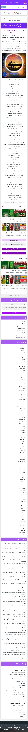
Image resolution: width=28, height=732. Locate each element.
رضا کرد (23, 492)
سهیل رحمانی (22, 523)
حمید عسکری (22, 430)
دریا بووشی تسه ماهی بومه (19, 705)
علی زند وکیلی (22, 421)
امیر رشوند (23, 503)
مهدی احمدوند (22, 443)
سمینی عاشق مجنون (20, 707)
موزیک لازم (23, 683)
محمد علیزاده (22, 466)
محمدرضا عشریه (21, 461)
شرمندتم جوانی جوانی (20, 710)
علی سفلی (23, 474)
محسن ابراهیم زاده (21, 386)
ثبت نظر (14, 313)
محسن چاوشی (22, 368)
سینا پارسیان (22, 350)
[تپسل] (0, 727)
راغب (24, 381)
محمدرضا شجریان (21, 483)
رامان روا (23, 486)
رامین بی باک (22, 528)
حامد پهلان (23, 481)
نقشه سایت (5, 2)
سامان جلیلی (22, 408)
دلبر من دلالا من (22, 712)
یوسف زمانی (22, 439)
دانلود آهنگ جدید (14, 2)
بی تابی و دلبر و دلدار (20, 668)
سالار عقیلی (22, 352)
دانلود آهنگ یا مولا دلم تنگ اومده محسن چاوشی (14, 617)
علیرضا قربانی (22, 470)
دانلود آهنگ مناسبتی (20, 337)
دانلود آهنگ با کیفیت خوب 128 (13, 253)
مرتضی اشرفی (22, 348)
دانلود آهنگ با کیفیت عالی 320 (13, 249)
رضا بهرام (23, 388)
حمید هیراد (23, 377)
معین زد (23, 412)
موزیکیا (23, 699)
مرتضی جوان (22, 512)
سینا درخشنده (22, 419)
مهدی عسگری (22, 517)
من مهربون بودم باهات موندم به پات (17, 692)
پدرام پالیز (23, 441)
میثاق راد (23, 490)
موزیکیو (24, 18)
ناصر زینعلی (22, 479)
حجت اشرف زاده (22, 375)
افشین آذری (22, 448)
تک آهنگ (23, 696)
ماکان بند (23, 383)
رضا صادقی (23, 359)
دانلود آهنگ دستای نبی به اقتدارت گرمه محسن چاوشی (13, 614)
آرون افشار (23, 395)
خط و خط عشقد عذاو (21, 685)
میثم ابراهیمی (22, 366)
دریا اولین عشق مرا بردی (20, 670)
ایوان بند (23, 426)
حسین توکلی (22, 521)
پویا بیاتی (23, 397)
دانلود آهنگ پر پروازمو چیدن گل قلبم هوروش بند (15, 632)
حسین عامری (22, 446)
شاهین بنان (22, 472)
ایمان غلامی (22, 501)
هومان (24, 534)
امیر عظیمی (22, 468)
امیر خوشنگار (11, 295)
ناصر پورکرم (23, 530)
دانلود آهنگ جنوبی (21, 326)
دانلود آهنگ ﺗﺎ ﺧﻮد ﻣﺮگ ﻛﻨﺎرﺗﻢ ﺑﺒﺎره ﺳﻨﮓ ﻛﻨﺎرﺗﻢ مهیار (13, 652)
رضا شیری (23, 401)
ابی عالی (23, 455)
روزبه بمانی (23, 428)
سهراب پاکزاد (22, 526)
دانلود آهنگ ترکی (21, 321)
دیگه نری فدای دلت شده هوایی (18, 694)
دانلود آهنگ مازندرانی (20, 335)
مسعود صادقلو (22, 355)
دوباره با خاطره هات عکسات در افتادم (17, 674)
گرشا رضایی (22, 392)
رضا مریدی (23, 508)
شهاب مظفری (22, 364)
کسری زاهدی (22, 519)
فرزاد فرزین (23, 415)
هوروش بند (23, 370)
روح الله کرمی (22, 432)
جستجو (3, 7)
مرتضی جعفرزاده (22, 417)
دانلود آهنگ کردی (21, 328)
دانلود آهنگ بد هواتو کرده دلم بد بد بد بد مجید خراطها (13, 557)
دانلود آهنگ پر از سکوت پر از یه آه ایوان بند (16, 577)
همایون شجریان (22, 477)
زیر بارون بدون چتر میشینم (19, 681)
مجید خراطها (22, 459)
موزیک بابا (23, 714)
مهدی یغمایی (22, 488)
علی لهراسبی (22, 450)
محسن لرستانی (22, 399)
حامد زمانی (23, 497)
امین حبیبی (22, 494)
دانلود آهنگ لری (22, 333)
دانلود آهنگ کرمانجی (21, 330)
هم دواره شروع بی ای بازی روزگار (18, 679)
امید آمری (23, 437)
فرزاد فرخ (23, 404)
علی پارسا (23, 506)
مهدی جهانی (22, 435)
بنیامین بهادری (22, 532)
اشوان (24, 499)
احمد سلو (23, 346)
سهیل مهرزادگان (21, 423)
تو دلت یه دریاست (21, 701)
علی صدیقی (22, 463)
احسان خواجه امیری (21, 406)
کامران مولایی (22, 361)
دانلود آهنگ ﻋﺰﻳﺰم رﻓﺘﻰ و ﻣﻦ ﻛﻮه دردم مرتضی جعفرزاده (13, 659)
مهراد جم (23, 372)
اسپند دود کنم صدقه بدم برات (18, 687)
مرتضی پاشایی (22, 357)
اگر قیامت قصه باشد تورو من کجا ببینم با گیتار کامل (14, 690)
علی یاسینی (22, 379)
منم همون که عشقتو (21, 716)
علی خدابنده (22, 410)
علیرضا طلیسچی (22, 390)
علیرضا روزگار (22, 452)
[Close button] (27, 727)
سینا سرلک (23, 457)
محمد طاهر (23, 514)
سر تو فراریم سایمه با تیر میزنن (18, 672)
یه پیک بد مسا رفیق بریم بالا (19, 676)
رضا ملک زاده (22, 510)
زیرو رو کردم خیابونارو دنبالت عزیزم (17, 703)
